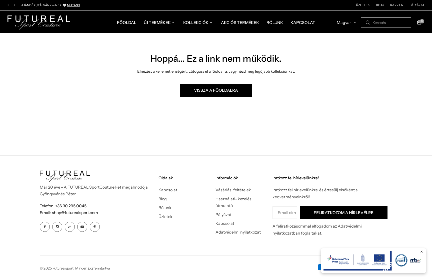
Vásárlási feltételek (233, 189)
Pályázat (417, 5)
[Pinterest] (95, 227)
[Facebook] (45, 227)
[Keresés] (367, 22)
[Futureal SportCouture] (39, 22)
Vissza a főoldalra (216, 90)
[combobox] (386, 22)
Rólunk (165, 207)
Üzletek (363, 5)
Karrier (396, 5)
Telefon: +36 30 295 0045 (63, 205)
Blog (380, 5)
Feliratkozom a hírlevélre (344, 212)
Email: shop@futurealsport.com (69, 212)
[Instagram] (57, 227)
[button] (8, 5)
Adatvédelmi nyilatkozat (238, 232)
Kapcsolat (167, 189)
